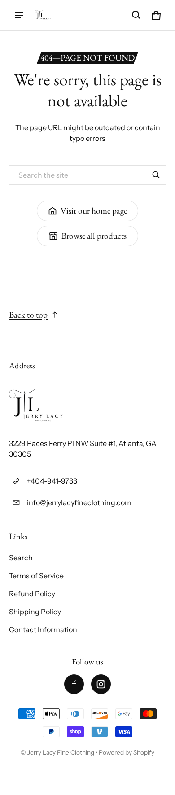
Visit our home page (94, 210)
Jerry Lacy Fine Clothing (61, 752)
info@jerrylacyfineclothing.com (79, 502)
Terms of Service (36, 575)
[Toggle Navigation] (19, 15)
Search (21, 557)
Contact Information (43, 629)
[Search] (156, 175)
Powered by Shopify (126, 752)
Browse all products (94, 235)
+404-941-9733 (52, 480)
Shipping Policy (35, 611)
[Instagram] (101, 684)
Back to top (28, 314)
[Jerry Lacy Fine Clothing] (43, 15)
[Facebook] (74, 684)
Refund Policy (32, 593)
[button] (136, 15)
